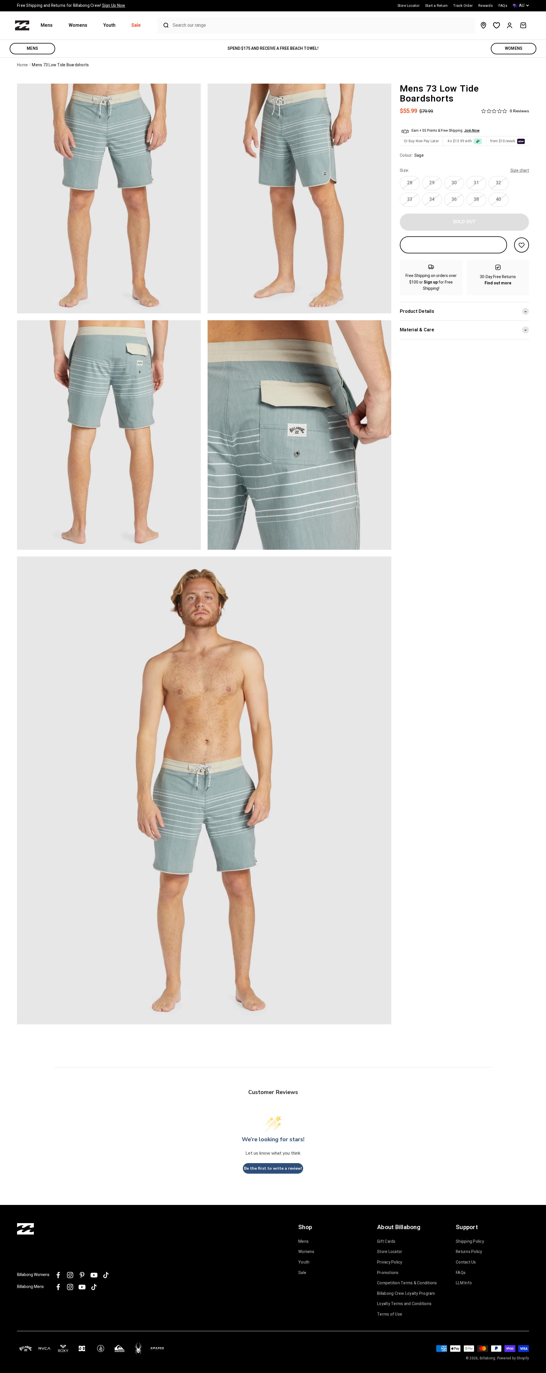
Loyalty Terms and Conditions (404, 1304)
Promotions (388, 1273)
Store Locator (389, 1252)
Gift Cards (386, 1241)
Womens (78, 25)
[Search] (164, 25)
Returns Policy (469, 1252)
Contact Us (466, 1262)
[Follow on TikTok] (106, 1275)
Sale (136, 25)
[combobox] (322, 25)
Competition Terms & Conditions (407, 1283)
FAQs (461, 1273)
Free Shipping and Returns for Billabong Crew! (71, 6)
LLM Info (464, 1283)
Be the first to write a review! (273, 1168)
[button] (49, 25)
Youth (109, 25)
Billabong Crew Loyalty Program (406, 1294)
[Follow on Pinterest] (82, 1275)
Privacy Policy (389, 1262)
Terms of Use (389, 1314)
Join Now (471, 130)
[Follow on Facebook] (58, 1275)
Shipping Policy (470, 1241)
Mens (47, 25)
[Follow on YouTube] (94, 1275)
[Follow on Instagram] (70, 1275)
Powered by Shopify (513, 1358)
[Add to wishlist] (521, 245)
